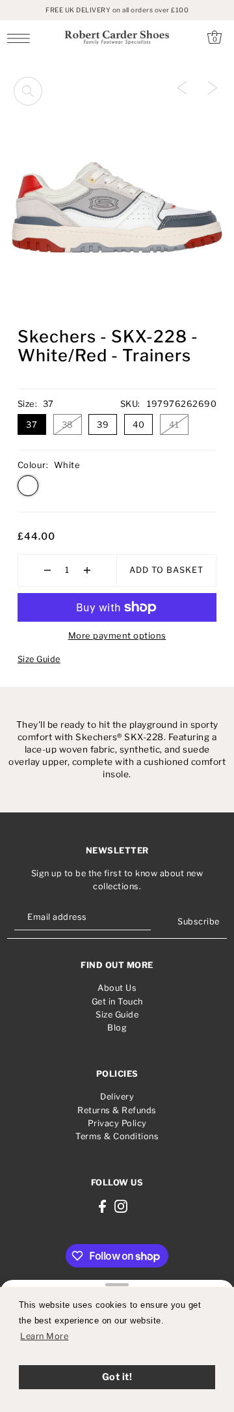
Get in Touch (117, 1001)
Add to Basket (166, 570)
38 (67, 424)
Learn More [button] (44, 1336)
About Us (117, 988)
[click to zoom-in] (28, 91)
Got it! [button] (117, 1377)
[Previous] (182, 87)
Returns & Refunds (117, 1110)
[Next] (212, 87)
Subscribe (198, 921)
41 (174, 424)
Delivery (117, 1096)
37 (31, 424)
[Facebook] (102, 1206)
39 (103, 424)
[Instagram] (120, 1206)
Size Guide (39, 659)
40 (138, 424)
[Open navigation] (21, 38)
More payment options (117, 635)
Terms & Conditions (117, 1136)
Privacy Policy (117, 1123)
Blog (117, 1027)
